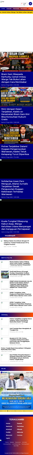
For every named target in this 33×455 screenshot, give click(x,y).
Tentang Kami (25, 444)
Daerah (9, 8)
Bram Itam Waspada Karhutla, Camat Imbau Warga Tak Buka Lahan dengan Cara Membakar (14, 78)
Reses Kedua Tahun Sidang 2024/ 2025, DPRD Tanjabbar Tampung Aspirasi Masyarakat (20, 263)
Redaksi (12, 442)
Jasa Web (16, 445)
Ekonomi (9, 435)
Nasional (16, 8)
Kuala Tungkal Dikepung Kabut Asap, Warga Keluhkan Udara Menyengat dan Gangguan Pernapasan (16, 225)
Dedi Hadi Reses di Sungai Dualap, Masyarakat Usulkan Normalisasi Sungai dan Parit (20, 273)
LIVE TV (23, 4)
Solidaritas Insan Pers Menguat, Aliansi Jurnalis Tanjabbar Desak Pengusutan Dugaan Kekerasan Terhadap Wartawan (14, 188)
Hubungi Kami (7, 444)
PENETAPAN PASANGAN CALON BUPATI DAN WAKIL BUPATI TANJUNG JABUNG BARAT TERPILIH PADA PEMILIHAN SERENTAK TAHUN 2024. (21, 284)
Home (3, 8)
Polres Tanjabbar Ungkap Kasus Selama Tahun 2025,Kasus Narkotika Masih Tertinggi (21, 320)
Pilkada (19, 429)
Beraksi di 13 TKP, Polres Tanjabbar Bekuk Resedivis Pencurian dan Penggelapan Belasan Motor (20, 341)
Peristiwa (24, 8)
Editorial (20, 432)
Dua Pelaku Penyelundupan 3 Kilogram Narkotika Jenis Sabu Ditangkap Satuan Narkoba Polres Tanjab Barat (20, 357)
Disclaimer (18, 442)
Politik (8, 432)
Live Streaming (16, 444)
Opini (8, 438)
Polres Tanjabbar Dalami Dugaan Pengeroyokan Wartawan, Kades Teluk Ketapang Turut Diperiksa (15, 150)
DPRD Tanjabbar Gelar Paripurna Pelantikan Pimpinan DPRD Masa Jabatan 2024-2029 (21, 294)
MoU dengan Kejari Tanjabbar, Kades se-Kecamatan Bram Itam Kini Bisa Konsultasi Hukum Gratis (15, 114)
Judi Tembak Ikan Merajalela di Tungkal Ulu (20, 329)
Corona (19, 435)
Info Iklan (24, 442)
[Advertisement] (16, 33)
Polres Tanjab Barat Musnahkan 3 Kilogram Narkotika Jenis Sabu (16, 348)
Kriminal (9, 429)
